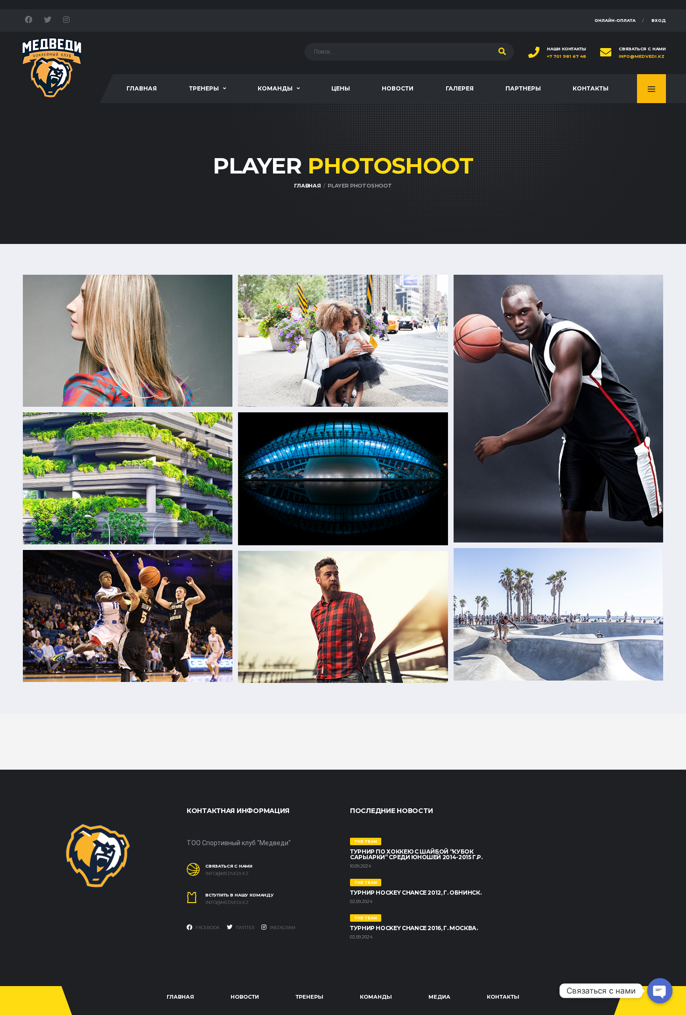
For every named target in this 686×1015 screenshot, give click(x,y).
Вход (658, 20)
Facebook (207, 927)
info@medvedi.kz (642, 56)
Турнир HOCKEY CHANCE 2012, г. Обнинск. (415, 892)
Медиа (439, 997)
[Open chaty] (659, 990)
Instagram (282, 927)
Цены (340, 88)
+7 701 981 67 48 (566, 56)
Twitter (244, 927)
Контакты (591, 88)
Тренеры (204, 88)
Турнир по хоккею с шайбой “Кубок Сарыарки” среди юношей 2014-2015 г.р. (416, 854)
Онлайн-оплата (615, 20)
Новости (397, 88)
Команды (275, 88)
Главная (141, 88)
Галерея (460, 88)
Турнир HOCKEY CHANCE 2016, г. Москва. (414, 928)
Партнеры (523, 88)
